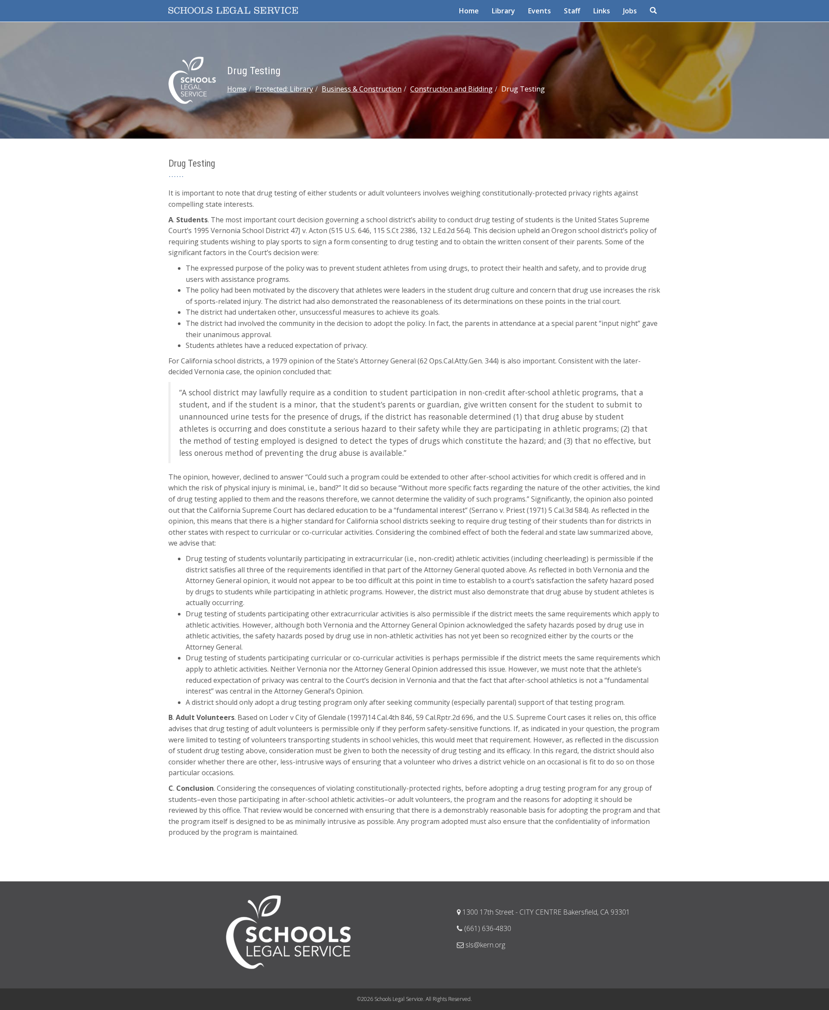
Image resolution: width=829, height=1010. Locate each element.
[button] (654, 11)
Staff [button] (572, 11)
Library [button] (503, 11)
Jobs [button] (630, 11)
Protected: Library (284, 89)
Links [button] (601, 11)
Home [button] (469, 11)
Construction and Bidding (451, 89)
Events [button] (539, 11)
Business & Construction (362, 89)
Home (237, 89)
